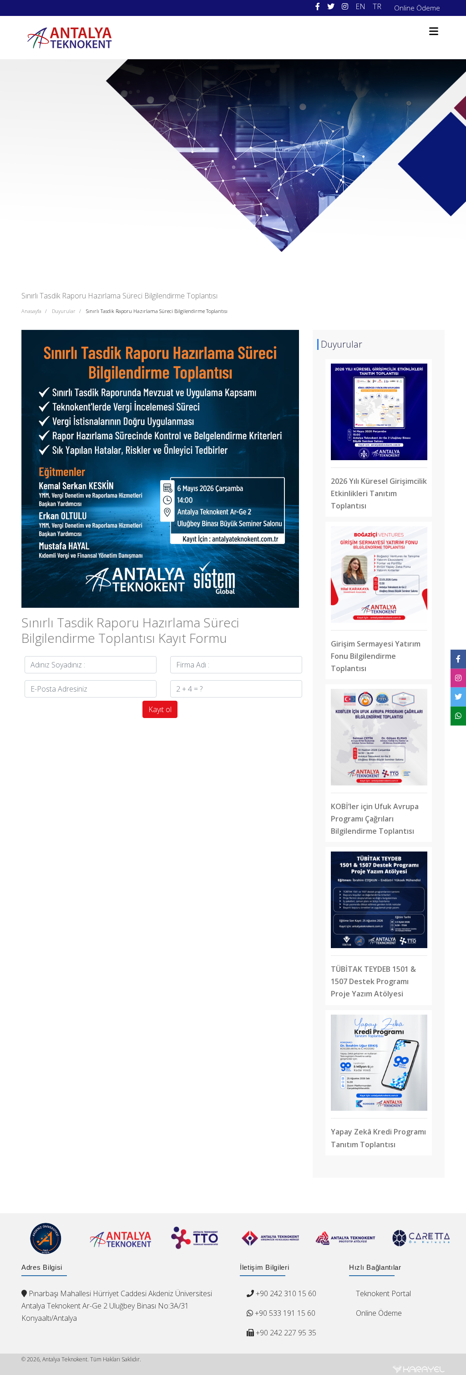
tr (377, 6)
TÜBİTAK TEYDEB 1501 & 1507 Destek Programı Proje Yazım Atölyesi (373, 981)
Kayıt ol (160, 709)
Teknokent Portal (383, 1293)
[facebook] (317, 6)
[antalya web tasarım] (419, 1368)
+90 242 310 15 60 (286, 1293)
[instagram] (345, 6)
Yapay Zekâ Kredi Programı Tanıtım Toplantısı (378, 1138)
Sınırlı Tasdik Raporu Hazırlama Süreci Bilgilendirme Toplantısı (157, 311)
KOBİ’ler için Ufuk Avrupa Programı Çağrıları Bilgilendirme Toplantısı (375, 818)
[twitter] (330, 6)
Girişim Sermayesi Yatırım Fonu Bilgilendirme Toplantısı (375, 656)
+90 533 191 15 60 (284, 1313)
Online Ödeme (417, 7)
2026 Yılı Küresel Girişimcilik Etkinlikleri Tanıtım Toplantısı (379, 493)
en (360, 6)
